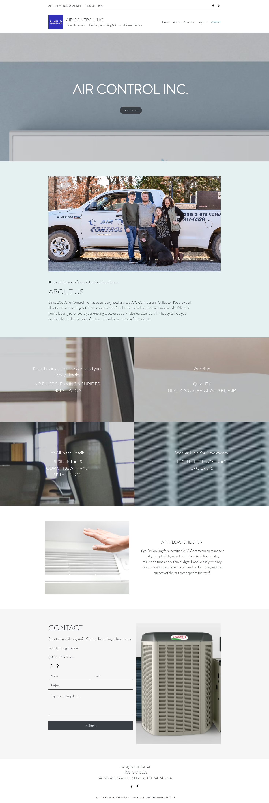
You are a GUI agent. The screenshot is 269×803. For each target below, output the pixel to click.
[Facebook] (213, 6)
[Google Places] (219, 6)
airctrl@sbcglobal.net (63, 648)
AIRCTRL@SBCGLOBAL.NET (64, 6)
